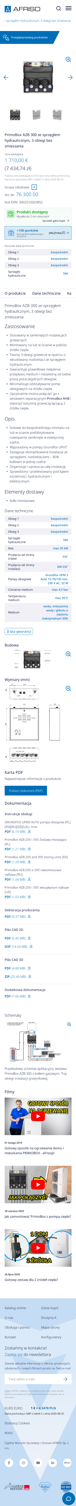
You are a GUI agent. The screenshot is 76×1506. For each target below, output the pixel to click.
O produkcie (15, 293)
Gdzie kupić (50, 1308)
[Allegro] (67, 1463)
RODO (9, 1433)
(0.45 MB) (15, 938)
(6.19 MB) (15, 831)
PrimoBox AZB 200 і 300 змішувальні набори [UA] (37, 889)
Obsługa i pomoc (17, 1327)
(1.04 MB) (15, 879)
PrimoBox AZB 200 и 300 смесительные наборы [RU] (33, 872)
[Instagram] (23, 1463)
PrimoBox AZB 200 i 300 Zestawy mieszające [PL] (35, 841)
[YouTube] (38, 1463)
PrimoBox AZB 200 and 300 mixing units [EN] (36, 857)
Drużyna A (48, 1317)
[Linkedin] (52, 1463)
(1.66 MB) (15, 996)
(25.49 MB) (16, 976)
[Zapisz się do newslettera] (65, 1379)
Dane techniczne (46, 293)
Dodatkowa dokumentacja (25, 990)
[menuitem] (15, 115)
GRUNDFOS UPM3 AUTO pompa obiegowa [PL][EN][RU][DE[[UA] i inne (38, 824)
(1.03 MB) (15, 897)
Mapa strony (50, 1327)
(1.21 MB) (15, 849)
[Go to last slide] (6, 77)
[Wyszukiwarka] (58, 9)
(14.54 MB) (16, 946)
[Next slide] (70, 77)
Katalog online (15, 1308)
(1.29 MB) (15, 862)
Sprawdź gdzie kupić (53, 220)
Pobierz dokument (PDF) (26, 791)
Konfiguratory (51, 1337)
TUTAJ (7, 1390)
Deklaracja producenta (22, 910)
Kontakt (10, 1337)
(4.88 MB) (15, 968)
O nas (9, 1317)
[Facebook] (9, 1463)
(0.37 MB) (15, 916)
